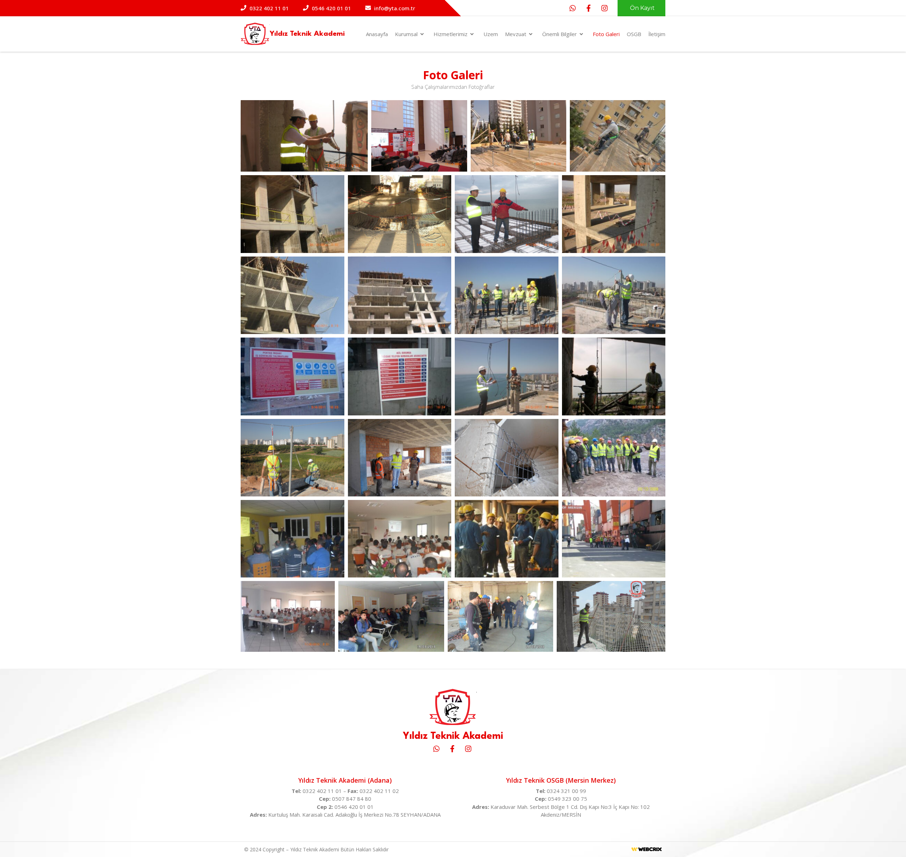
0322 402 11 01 (323, 790)
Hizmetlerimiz (451, 34)
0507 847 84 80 (351, 798)
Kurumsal (406, 34)
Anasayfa (377, 34)
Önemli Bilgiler (559, 34)
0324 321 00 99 (566, 790)
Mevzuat (515, 34)
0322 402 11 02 (379, 790)
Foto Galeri (606, 34)
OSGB (634, 34)
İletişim (656, 34)
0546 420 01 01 (354, 806)
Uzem (490, 34)
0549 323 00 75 (567, 798)
